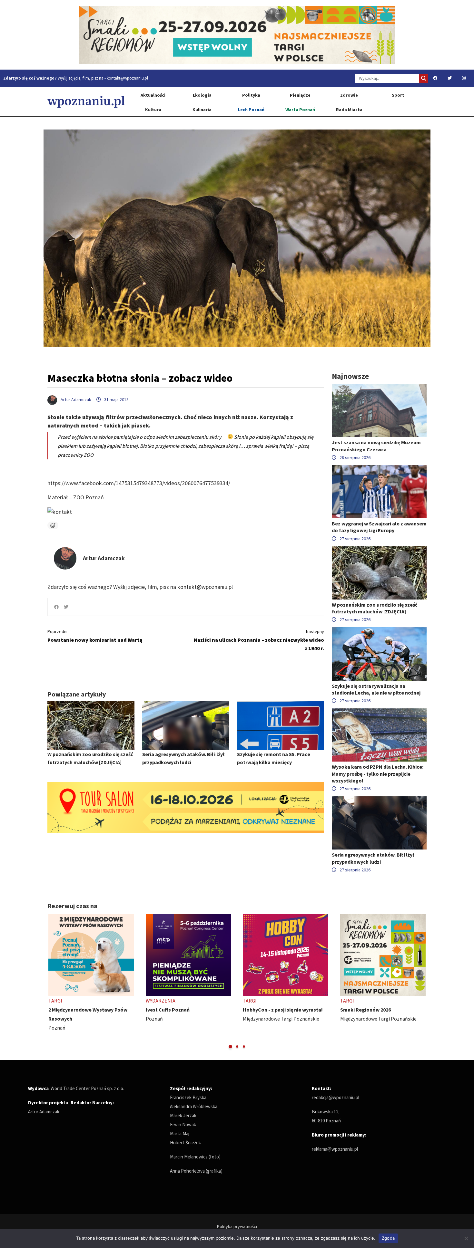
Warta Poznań (300, 109)
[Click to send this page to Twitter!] (66, 607)
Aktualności (153, 95)
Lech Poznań (251, 109)
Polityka (251, 95)
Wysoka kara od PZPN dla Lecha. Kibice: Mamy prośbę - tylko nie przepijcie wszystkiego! (377, 773)
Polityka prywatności (237, 1226)
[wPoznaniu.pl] (86, 101)
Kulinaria (202, 109)
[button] (230, 1046)
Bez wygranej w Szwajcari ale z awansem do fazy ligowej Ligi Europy (379, 526)
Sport (398, 95)
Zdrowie (349, 95)
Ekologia (202, 95)
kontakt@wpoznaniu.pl (127, 78)
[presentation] (53, 981)
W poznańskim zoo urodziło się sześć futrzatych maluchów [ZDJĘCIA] (374, 608)
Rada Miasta (349, 109)
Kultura (153, 109)
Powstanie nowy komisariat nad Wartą (95, 636)
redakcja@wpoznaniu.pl (335, 1097)
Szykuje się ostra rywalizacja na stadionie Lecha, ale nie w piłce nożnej (376, 689)
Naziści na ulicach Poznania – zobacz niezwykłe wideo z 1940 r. (259, 640)
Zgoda (388, 1238)
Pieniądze (300, 95)
